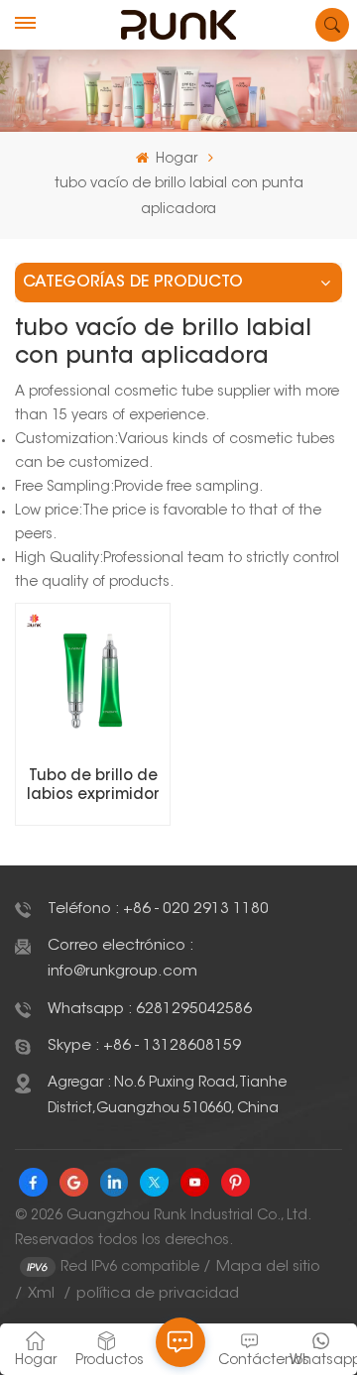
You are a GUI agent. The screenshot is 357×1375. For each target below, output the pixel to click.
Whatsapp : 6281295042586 (150, 1009)
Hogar (174, 160)
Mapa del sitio (268, 1267)
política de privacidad (157, 1294)
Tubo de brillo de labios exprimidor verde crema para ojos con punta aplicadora (93, 787)
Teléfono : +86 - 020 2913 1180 (158, 909)
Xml (41, 1294)
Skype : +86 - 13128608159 (144, 1046)
